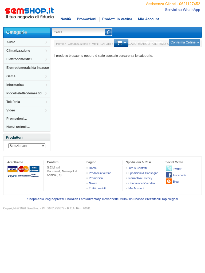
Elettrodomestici (18, 59)
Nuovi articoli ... (18, 127)
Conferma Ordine (183, 42)
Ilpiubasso (136, 199)
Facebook (179, 175)
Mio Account (148, 19)
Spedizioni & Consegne (143, 173)
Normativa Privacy (140, 178)
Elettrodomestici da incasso (27, 68)
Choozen (71, 199)
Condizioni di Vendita (141, 183)
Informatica (15, 85)
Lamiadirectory (90, 199)
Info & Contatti (137, 168)
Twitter (177, 168)
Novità (66, 19)
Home (60, 43)
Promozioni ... (16, 119)
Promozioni (86, 19)
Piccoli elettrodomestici (24, 93)
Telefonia (13, 102)
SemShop (33, 208)
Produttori (14, 137)
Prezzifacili (153, 199)
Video (10, 110)
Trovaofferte (110, 199)
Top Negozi (169, 199)
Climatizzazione (18, 51)
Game (10, 76)
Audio (10, 42)
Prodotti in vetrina (117, 19)
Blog (176, 181)
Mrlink (124, 199)
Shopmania (35, 199)
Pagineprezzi (54, 199)
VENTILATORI (101, 43)
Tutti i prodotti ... (99, 188)
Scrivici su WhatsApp (182, 9)
